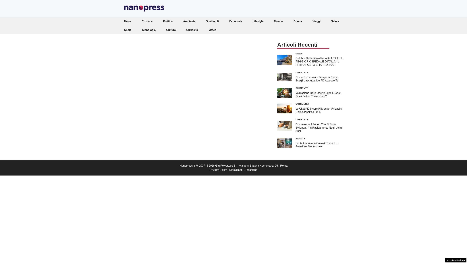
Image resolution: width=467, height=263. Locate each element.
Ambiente (189, 21)
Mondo (278, 21)
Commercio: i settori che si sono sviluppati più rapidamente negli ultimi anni (319, 127)
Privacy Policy (218, 169)
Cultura (171, 29)
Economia (235, 21)
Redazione (250, 169)
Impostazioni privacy (456, 260)
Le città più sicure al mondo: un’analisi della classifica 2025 (319, 110)
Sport (127, 29)
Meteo (212, 29)
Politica (168, 21)
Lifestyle (258, 21)
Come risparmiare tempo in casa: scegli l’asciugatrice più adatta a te (317, 79)
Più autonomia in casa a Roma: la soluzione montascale (316, 145)
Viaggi (316, 21)
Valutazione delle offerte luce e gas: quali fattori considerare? (318, 94)
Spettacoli (212, 21)
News (127, 21)
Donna (298, 21)
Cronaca (147, 21)
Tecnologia (149, 29)
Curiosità (192, 29)
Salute (335, 21)
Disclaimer (235, 169)
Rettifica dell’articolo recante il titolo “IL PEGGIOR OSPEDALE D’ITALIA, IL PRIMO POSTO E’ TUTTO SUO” (319, 61)
